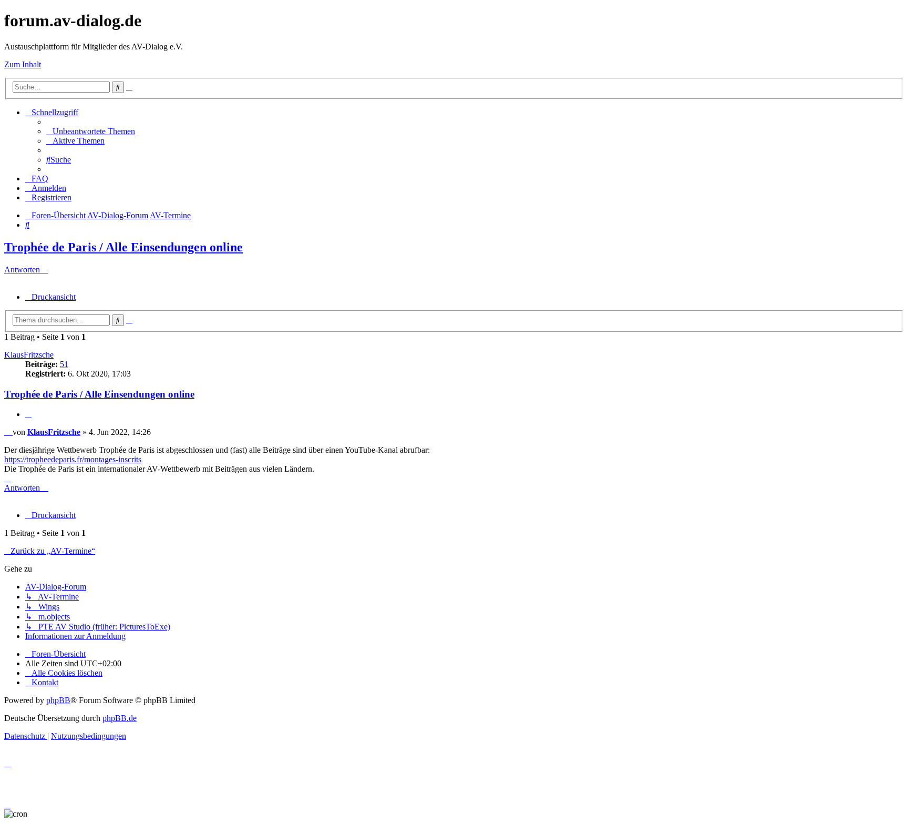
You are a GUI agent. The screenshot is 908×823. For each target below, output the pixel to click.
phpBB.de (119, 718)
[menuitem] (90, 131)
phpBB (58, 700)
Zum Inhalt (22, 64)
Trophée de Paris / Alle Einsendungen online (123, 247)
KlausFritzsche (29, 354)
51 (64, 364)
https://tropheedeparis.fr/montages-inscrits (72, 459)
